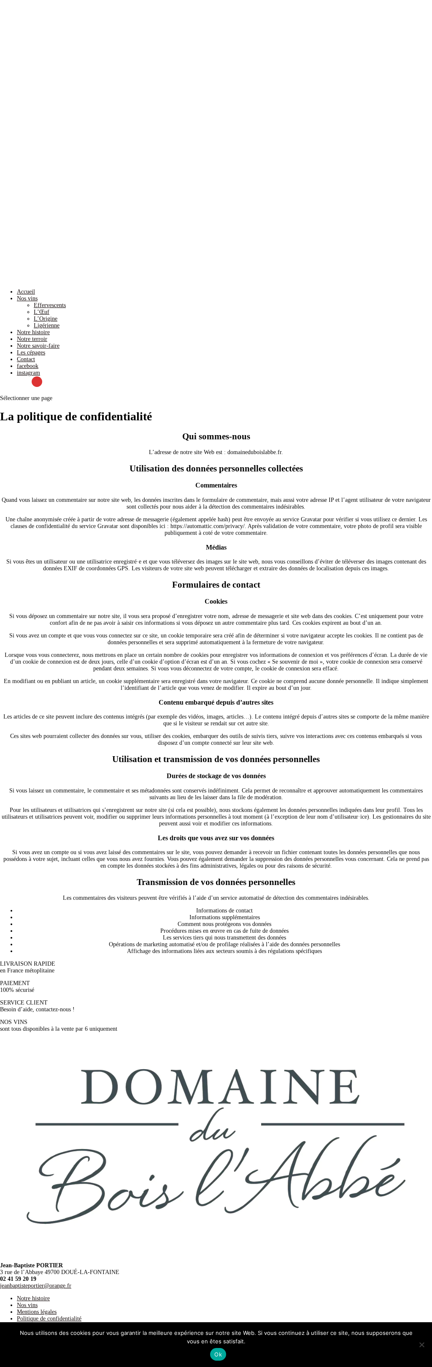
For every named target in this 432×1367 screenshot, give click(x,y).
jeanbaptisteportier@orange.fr (35, 1286)
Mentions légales (37, 1312)
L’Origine (45, 319)
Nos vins (27, 298)
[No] (421, 1344)
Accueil (26, 292)
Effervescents (50, 305)
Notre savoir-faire (38, 346)
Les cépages (31, 352)
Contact (26, 359)
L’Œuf (41, 312)
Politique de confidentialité (49, 1318)
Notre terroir (32, 339)
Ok (218, 1354)
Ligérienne (46, 325)
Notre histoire (33, 332)
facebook (27, 366)
